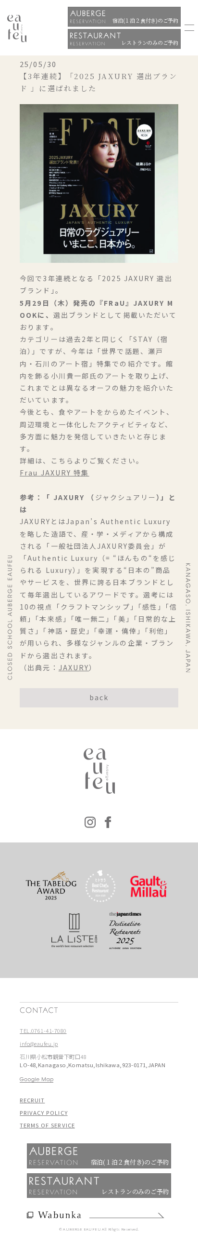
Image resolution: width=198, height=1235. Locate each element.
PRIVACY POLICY (43, 1112)
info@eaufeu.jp (39, 1043)
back (99, 697)
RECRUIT (32, 1100)
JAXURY (74, 667)
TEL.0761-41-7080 (43, 1030)
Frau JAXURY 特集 (54, 472)
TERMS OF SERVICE (47, 1125)
